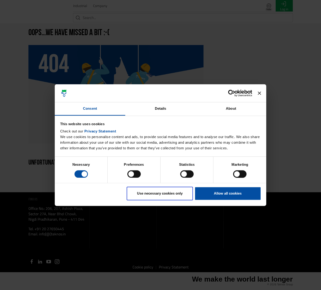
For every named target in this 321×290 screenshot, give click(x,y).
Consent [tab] (90, 109)
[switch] (134, 174)
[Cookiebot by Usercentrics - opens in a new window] (231, 93)
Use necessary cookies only (160, 194)
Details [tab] (160, 109)
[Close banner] (259, 93)
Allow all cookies (228, 194)
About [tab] (231, 109)
